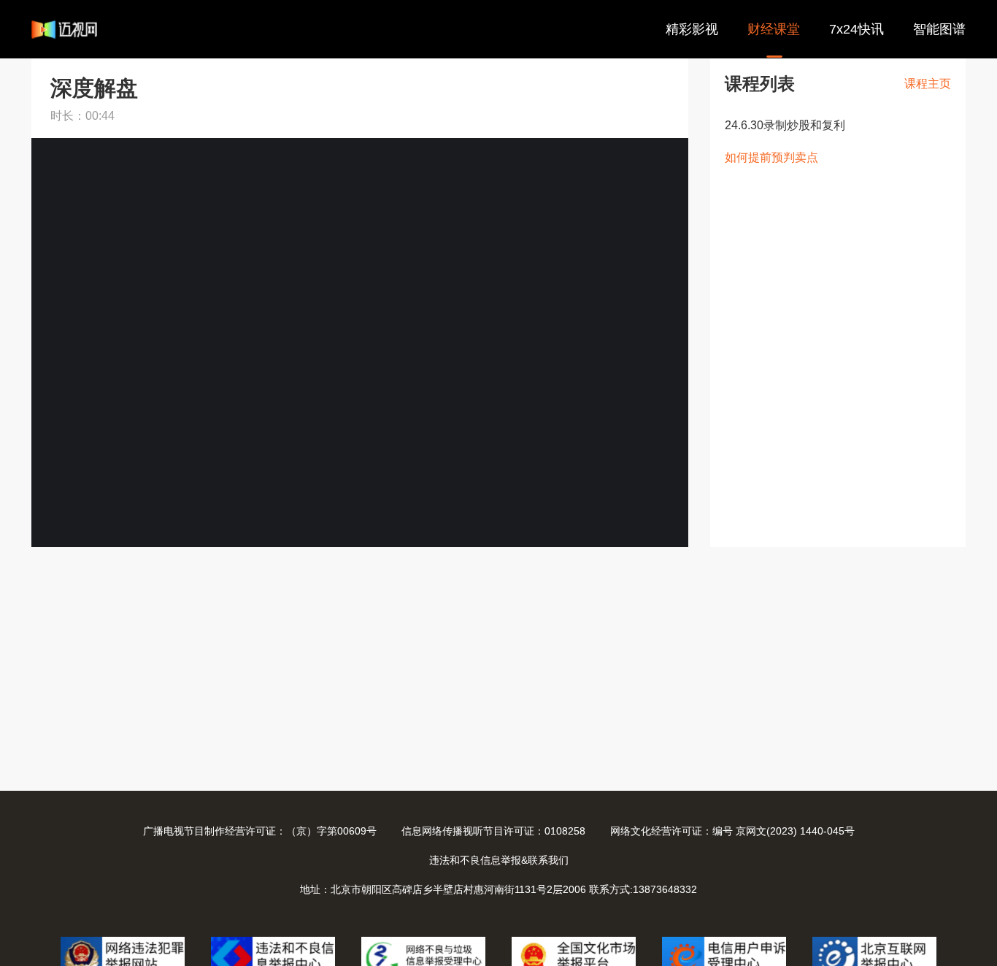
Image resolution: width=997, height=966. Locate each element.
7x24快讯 (856, 29)
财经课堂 (773, 29)
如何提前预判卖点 (771, 157)
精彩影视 (692, 29)
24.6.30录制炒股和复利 (785, 125)
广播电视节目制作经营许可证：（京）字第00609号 (260, 831)
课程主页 (927, 83)
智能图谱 (939, 29)
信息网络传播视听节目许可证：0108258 (493, 831)
